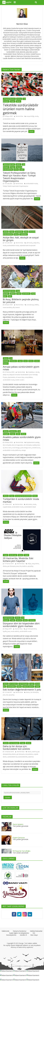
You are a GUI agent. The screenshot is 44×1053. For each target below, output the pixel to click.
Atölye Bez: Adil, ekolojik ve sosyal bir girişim (21, 239)
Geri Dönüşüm (23, 684)
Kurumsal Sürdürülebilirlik (23, 496)
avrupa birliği (30, 116)
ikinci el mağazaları (17, 445)
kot (20, 566)
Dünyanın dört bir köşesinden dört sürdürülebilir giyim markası (21, 625)
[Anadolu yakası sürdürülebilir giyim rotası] (22, 403)
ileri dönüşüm (28, 445)
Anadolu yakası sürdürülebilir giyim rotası (22, 438)
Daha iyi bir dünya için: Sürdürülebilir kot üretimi (16, 747)
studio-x (24, 566)
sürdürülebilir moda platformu (12, 450)
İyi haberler (19, 232)
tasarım (17, 307)
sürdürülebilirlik (22, 757)
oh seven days (20, 377)
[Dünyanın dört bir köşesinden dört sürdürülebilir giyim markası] (22, 590)
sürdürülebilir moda (9, 119)
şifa (13, 307)
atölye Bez (36, 243)
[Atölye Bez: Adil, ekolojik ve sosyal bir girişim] (22, 207)
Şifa (10, 296)
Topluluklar (23, 234)
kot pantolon (29, 754)
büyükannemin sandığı (32, 442)
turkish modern (19, 380)
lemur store (8, 448)
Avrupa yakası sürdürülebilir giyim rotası (21, 368)
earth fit (34, 751)
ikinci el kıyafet (7, 445)
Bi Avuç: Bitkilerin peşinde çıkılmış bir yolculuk (21, 300)
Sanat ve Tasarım (28, 686)
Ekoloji (19, 99)
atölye (29, 564)
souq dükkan (29, 377)
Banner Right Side (9, 164)
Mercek (19, 620)
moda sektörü (15, 631)
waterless (31, 757)
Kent (26, 232)
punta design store (25, 448)
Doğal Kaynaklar (8, 618)
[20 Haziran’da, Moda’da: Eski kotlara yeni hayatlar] (22, 530)
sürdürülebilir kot (12, 757)
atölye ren (6, 375)
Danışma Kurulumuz (19, 931)
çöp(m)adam (11, 377)
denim (5, 566)
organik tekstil (7, 507)
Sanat (21, 170)
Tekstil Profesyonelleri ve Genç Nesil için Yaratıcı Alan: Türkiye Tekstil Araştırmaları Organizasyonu (19, 176)
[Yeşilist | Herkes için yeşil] (6, 2)
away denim (35, 564)
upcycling (30, 566)
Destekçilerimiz (11, 935)
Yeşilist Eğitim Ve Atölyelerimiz (19, 933)
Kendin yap (13, 555)
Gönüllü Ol (23, 935)
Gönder (7, 797)
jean (17, 566)
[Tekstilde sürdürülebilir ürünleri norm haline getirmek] (22, 74)
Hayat (12, 101)
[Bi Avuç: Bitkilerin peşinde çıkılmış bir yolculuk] (22, 266)
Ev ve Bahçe (13, 684)
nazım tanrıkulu (7, 307)
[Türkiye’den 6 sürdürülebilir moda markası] (22, 471)
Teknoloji (32, 620)
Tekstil (26, 555)
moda (36, 116)
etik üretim (29, 504)
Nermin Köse (20, 116)
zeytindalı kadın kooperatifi (27, 245)
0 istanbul (31, 372)
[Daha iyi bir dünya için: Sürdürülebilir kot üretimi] (22, 718)
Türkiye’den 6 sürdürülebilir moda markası (21, 500)
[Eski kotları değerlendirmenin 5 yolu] (22, 655)
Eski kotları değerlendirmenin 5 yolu (22, 689)
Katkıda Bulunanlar (36, 931)
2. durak (36, 372)
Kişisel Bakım (11, 686)
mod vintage (16, 448)
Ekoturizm (13, 431)
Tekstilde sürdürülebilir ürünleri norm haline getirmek (20, 109)
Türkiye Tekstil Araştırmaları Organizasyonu (15, 186)
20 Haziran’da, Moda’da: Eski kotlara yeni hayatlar (18, 559)
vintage (23, 450)
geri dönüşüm (11, 566)
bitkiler (37, 305)
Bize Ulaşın (34, 935)
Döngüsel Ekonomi (9, 99)
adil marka (29, 243)
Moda (18, 101)
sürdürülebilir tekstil (30, 507)
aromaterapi (30, 305)
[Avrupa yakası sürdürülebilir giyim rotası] (22, 331)
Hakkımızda (5, 931)
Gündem (13, 361)
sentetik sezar (36, 448)
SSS (34, 933)
